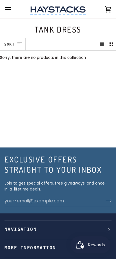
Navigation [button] (21, 229)
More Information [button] (30, 248)
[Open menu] (13, 9)
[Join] (106, 200)
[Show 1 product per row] (102, 44)
